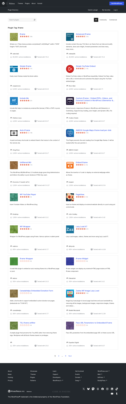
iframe (22, 34)
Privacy (10, 380)
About (10, 371)
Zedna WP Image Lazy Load (87, 291)
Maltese (29, 391)
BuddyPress (102, 380)
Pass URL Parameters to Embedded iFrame (94, 323)
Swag (78, 380)
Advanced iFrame (83, 34)
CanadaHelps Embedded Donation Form (36, 291)
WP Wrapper (25, 226)
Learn (54, 371)
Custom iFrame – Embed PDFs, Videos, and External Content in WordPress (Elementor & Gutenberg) (94, 99)
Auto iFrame (25, 130)
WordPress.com (104, 371)
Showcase (33, 371)
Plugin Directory (13, 10)
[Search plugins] (35, 20)
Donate (78, 377)
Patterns (33, 380)
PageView (80, 194)
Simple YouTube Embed (85, 66)
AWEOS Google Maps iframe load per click (93, 130)
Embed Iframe (82, 162)
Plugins (32, 377)
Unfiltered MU (25, 162)
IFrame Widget (82, 259)
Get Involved (79, 371)
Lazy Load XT (81, 226)
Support (55, 374)
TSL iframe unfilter (27, 323)
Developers (56, 377)
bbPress (101, 377)
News (10, 374)
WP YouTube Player (28, 194)
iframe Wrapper (26, 259)
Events (77, 374)
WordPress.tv (58, 380)
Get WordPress (116, 3)
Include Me (24, 98)
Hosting (10, 377)
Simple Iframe (25, 66)
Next (70, 356)
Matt (100, 374)
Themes (33, 374)
